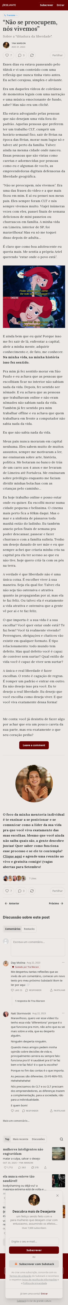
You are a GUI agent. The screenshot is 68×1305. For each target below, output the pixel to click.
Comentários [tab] (12, 929)
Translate (11, 15)
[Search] (61, 1139)
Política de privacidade (35, 1283)
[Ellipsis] (63, 962)
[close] (57, 1195)
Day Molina (18, 962)
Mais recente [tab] (20, 1139)
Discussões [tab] (38, 1139)
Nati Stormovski (21, 1013)
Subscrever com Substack (36, 1264)
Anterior (14, 903)
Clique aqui (12, 856)
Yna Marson (19, 43)
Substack (21, 1300)
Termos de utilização (20, 1276)
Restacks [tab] (29, 929)
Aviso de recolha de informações (39, 1279)
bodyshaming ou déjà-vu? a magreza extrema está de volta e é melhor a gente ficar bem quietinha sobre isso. (25, 1187)
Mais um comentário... (16, 1120)
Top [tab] (7, 1139)
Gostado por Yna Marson (27, 966)
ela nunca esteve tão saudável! (18, 1178)
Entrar (60, 5)
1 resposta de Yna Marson (30, 1001)
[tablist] (20, 929)
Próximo (54, 903)
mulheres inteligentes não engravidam (23, 1151)
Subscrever (46, 5)
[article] (34, 1158)
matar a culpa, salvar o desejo (21, 1158)
